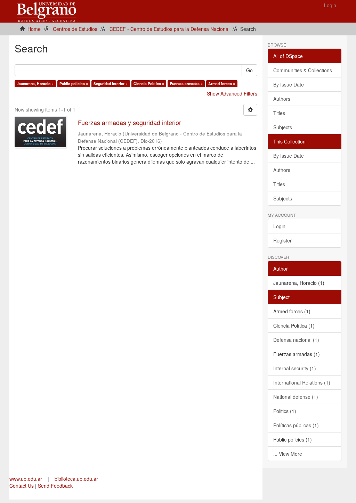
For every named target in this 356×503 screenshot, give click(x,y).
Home (34, 28)
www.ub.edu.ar (26, 478)
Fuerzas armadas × (186, 83)
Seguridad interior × (111, 83)
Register (282, 240)
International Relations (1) (301, 382)
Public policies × (73, 83)
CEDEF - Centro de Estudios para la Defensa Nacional (169, 28)
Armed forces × (221, 83)
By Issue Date (288, 84)
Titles (279, 112)
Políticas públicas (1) (296, 425)
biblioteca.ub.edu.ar (76, 478)
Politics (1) (284, 410)
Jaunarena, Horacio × (35, 83)
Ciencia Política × (149, 83)
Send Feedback (55, 485)
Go (249, 70)
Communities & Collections (302, 70)
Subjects (282, 127)
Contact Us (21, 485)
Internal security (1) (294, 368)
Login (279, 226)
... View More (287, 453)
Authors (281, 98)
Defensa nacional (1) (296, 339)
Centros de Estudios (75, 28)
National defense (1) (295, 396)
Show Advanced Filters (232, 93)
